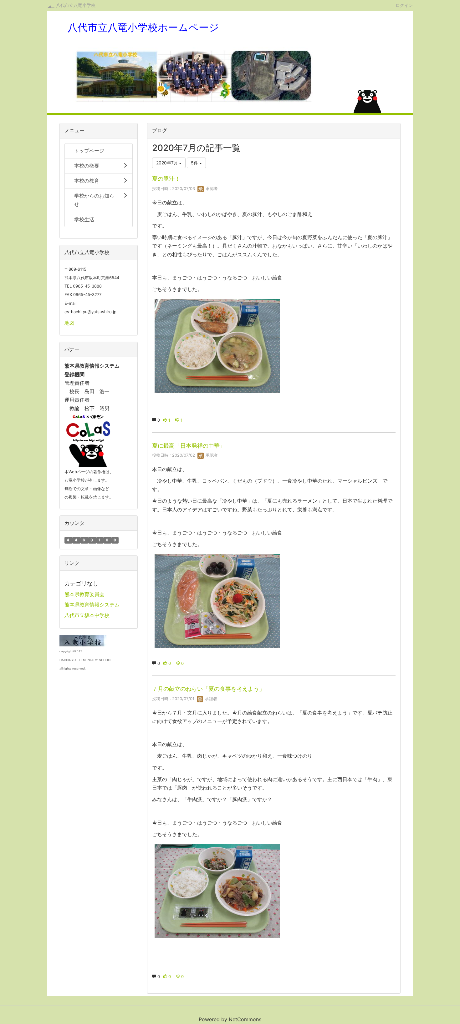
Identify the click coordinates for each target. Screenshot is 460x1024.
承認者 (211, 188)
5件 (195, 162)
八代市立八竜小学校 (75, 5)
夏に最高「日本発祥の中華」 (188, 445)
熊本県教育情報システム (92, 604)
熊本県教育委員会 (84, 594)
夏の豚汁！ (166, 178)
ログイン (404, 5)
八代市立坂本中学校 (87, 615)
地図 (69, 323)
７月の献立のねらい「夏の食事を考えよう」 (208, 688)
